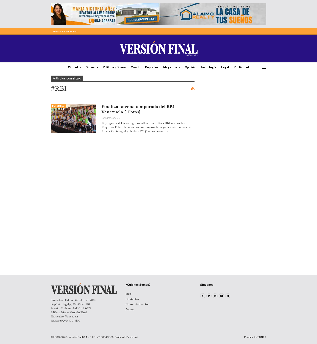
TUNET (261, 337)
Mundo (135, 67)
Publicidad (241, 67)
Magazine (170, 67)
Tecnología (208, 67)
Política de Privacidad (126, 337)
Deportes (151, 67)
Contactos (132, 299)
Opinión (190, 67)
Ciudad (73, 67)
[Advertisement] (235, 103)
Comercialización (137, 304)
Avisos (130, 309)
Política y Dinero (114, 67)
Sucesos (92, 67)
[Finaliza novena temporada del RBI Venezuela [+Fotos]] (73, 118)
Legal (225, 67)
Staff (128, 293)
